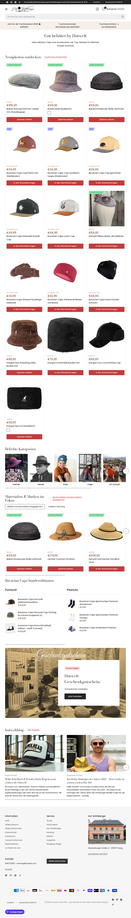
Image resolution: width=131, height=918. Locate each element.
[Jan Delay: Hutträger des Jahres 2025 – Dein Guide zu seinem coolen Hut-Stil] (96, 753)
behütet (92, 229)
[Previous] (5, 471)
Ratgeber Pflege (54, 844)
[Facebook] (7, 2)
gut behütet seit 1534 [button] (97, 854)
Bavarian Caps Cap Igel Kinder (105, 172)
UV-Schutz (114, 484)
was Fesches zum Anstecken (67, 27)
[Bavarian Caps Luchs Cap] (65, 208)
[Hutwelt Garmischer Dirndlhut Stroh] (106, 531)
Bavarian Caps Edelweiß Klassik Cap (23, 238)
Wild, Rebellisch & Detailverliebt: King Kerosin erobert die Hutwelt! (30, 780)
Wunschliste (52, 824)
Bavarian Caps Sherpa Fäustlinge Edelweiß (24, 301)
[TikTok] (19, 2)
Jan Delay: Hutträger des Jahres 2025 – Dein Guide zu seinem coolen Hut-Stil (95, 780)
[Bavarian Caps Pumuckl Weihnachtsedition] (10, 602)
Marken (50, 836)
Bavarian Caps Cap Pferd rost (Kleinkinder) (22, 174)
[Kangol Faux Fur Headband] (24, 398)
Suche (49, 820)
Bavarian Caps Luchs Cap (61, 236)
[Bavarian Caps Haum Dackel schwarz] (106, 272)
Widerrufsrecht (12, 824)
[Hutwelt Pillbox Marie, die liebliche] (106, 208)
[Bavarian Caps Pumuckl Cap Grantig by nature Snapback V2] (10, 615)
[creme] (12, 430)
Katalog (50, 832)
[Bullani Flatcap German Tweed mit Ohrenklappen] (24, 81)
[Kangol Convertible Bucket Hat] (65, 335)
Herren (41, 484)
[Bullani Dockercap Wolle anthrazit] (106, 81)
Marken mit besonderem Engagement (25, 506)
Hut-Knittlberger (54, 828)
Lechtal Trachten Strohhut (61, 559)
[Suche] (122, 17)
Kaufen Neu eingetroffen (56, 57)
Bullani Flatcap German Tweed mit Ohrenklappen (23, 110)
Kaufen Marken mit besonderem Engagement (67, 498)
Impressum (10, 836)
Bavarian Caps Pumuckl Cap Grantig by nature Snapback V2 (37, 614)
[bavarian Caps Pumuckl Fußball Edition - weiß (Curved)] (10, 628)
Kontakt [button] (8, 869)
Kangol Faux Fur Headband (21, 425)
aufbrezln (24, 27)
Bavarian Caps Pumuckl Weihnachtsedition (30, 601)
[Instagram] (11, 2)
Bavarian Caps (12, 166)
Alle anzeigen (34, 730)
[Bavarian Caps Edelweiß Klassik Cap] (24, 208)
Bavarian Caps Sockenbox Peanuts (98, 627)
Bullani (9, 102)
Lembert (51, 552)
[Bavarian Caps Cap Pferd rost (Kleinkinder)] (24, 145)
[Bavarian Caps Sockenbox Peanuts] (72, 629)
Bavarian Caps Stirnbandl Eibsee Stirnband (65, 301)
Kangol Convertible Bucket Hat (63, 362)
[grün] (53, 112)
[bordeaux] (49, 112)
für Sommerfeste (109, 27)
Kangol (9, 356)
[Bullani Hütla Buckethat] (65, 81)
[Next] (126, 471)
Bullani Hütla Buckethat (60, 108)
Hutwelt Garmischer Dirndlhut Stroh (104, 560)
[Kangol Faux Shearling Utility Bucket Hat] (24, 335)
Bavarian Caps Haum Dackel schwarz (104, 301)
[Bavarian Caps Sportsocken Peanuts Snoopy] (72, 617)
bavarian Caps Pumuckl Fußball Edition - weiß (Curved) (34, 627)
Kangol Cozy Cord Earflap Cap (105, 362)
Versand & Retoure (13, 840)
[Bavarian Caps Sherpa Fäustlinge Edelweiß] (24, 272)
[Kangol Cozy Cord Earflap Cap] (106, 335)
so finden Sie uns (12, 848)
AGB (7, 820)
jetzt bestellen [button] (75, 696)
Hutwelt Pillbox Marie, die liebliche (106, 236)
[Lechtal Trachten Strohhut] (65, 531)
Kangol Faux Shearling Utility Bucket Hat (21, 364)
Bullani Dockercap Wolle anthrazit (106, 108)
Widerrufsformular (13, 828)
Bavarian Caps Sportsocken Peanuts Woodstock (99, 603)
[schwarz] (8, 430)
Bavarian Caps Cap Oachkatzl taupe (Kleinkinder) (63, 174)
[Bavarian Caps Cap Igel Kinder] (106, 145)
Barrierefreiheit (11, 844)
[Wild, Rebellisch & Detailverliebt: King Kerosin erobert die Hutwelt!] (34, 753)
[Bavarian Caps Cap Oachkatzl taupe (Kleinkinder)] (65, 145)
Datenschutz (11, 832)
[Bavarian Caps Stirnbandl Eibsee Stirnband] (65, 272)
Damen (16, 484)
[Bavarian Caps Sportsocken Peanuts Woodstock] (72, 604)
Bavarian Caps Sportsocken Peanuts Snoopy (99, 616)
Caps (90, 484)
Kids (65, 484)
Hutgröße (51, 840)
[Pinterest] (15, 2)
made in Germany (56, 506)
